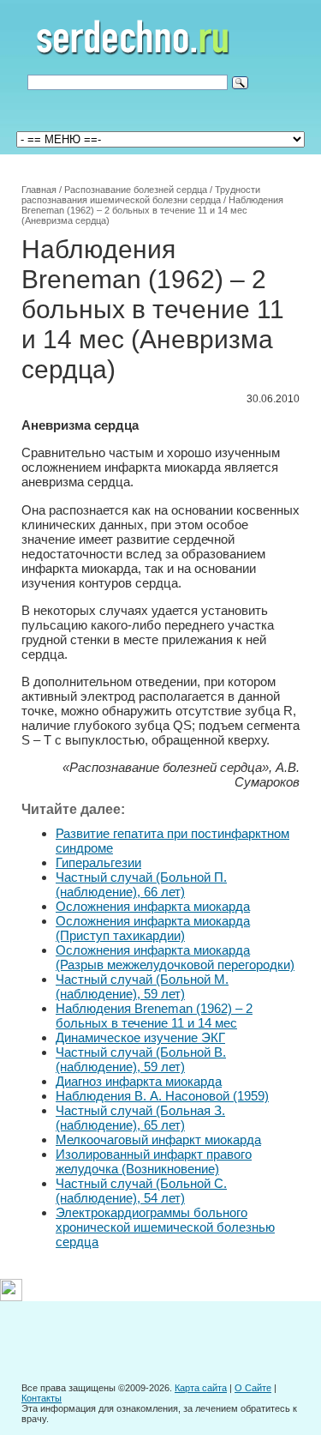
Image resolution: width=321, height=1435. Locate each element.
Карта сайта (201, 1388)
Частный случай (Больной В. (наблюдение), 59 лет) (141, 1059)
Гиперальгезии (98, 862)
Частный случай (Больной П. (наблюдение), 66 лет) (141, 884)
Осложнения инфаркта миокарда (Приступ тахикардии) (153, 928)
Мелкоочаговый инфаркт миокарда (158, 1139)
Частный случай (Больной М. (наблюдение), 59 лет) (142, 986)
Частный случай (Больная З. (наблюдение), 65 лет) (140, 1117)
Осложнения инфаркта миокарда (153, 906)
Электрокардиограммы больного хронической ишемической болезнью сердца (165, 1227)
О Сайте (253, 1388)
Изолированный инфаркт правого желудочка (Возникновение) (154, 1161)
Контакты (41, 1398)
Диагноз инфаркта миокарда (139, 1081)
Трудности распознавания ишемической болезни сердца (140, 194)
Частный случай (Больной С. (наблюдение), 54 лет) (141, 1190)
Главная (38, 189)
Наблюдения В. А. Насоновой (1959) (162, 1095)
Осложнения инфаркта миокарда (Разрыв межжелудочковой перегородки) (175, 957)
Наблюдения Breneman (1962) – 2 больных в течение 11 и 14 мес (154, 1015)
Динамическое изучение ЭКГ (140, 1037)
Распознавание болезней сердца (135, 189)
